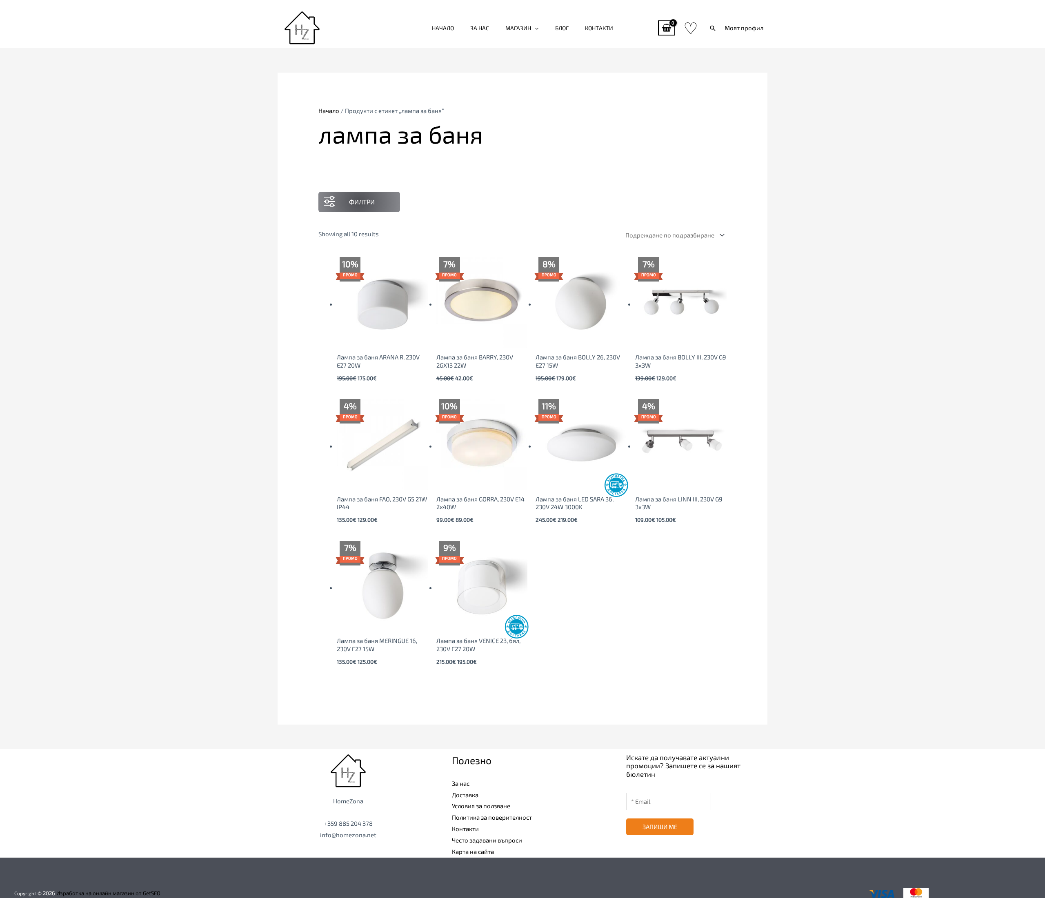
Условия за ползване (481, 805)
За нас (479, 27)
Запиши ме (660, 826)
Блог (562, 27)
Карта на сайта (473, 851)
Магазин (518, 27)
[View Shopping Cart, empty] (666, 27)
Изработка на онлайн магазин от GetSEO (108, 893)
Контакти (599, 27)
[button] (712, 28)
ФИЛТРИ (362, 202)
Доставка (465, 794)
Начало (443, 27)
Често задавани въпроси (487, 840)
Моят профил (744, 27)
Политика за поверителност (492, 817)
